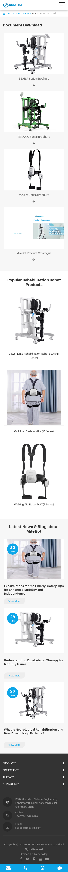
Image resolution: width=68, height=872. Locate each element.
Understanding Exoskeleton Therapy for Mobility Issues (34, 662)
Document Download (44, 13)
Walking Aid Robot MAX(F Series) (34, 504)
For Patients (11, 770)
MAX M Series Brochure (34, 195)
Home (11, 13)
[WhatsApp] (42, 868)
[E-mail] (8, 868)
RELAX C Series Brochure (34, 136)
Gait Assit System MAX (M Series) (34, 431)
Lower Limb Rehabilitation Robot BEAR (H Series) (34, 356)
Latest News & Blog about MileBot (34, 529)
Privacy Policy (39, 854)
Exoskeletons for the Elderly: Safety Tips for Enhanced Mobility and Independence (34, 589)
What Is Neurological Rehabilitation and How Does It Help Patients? (33, 731)
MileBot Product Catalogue (33, 253)
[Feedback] (59, 868)
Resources (23, 13)
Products (9, 763)
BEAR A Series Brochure (34, 78)
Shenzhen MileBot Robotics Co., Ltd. (40, 844)
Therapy (8, 777)
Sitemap (24, 854)
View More (14, 601)
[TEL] (25, 868)
